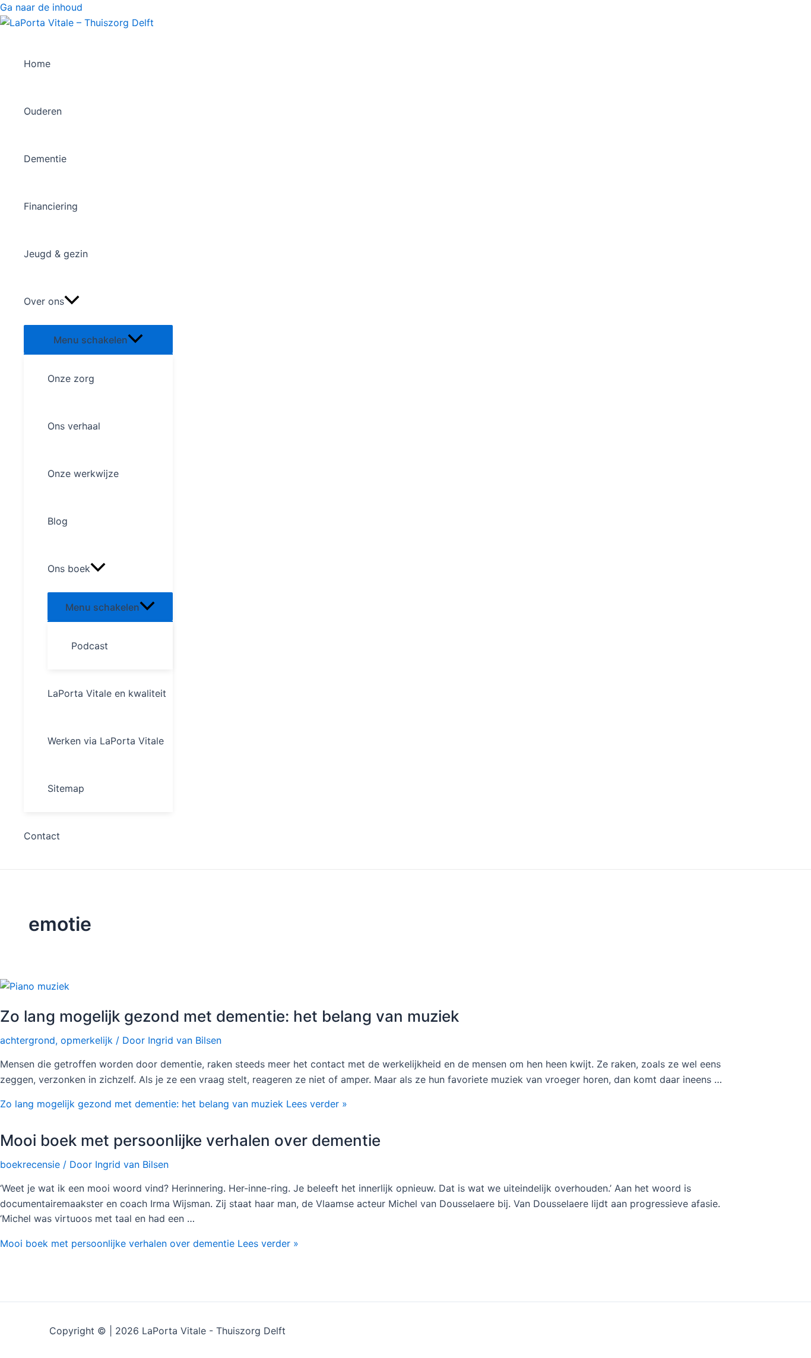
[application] (72, 301)
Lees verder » (173, 1104)
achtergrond (27, 1040)
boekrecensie (30, 1164)
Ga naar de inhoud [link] (41, 7)
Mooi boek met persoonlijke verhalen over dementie (190, 1140)
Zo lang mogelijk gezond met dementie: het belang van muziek (229, 1016)
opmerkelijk (87, 1040)
